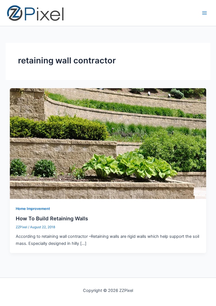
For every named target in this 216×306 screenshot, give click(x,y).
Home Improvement (33, 209)
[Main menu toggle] (204, 13)
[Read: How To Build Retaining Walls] (108, 143)
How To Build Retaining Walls (52, 218)
